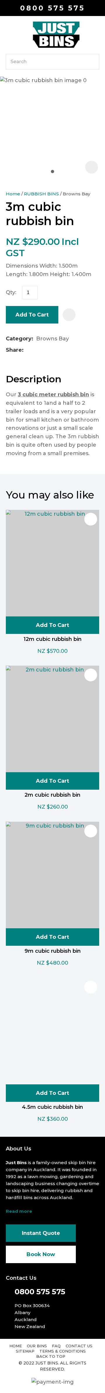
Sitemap (25, 1351)
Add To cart (52, 625)
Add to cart (32, 315)
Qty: (11, 292)
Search (92, 62)
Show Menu (9, 34)
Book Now (41, 1254)
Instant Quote (41, 1233)
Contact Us (79, 1345)
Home (13, 194)
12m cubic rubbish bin (53, 639)
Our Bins (37, 1345)
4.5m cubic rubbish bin (52, 1107)
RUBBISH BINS (41, 194)
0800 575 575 (52, 8)
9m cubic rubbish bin (52, 951)
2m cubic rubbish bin (52, 795)
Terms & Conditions (62, 1351)
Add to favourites (90, 519)
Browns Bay (76, 194)
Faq (56, 1345)
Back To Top (50, 1356)
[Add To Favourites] (69, 314)
